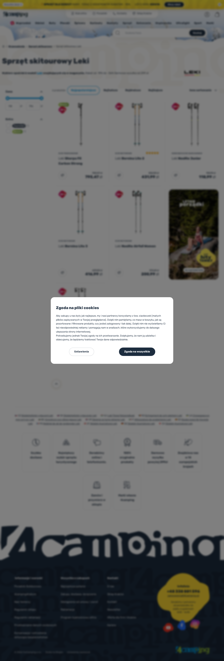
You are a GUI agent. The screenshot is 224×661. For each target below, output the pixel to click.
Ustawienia (81, 351)
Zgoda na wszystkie (137, 351)
